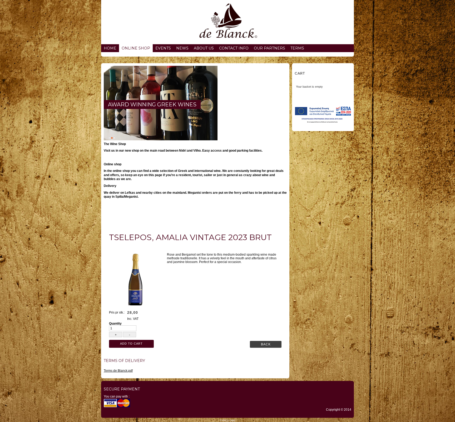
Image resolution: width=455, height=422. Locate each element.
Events (163, 48)
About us (204, 48)
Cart (300, 73)
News (182, 48)
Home (110, 48)
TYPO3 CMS (227, 420)
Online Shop (136, 48)
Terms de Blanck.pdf (118, 371)
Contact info (234, 48)
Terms (297, 48)
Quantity (115, 323)
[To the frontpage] (227, 22)
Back (266, 344)
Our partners (269, 48)
